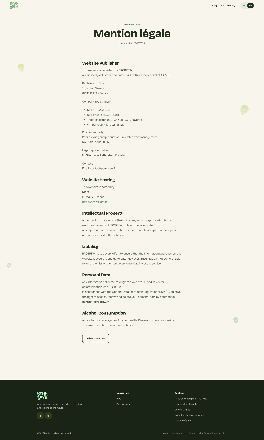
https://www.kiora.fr (94, 202)
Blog (214, 5)
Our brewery (228, 5)
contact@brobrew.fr (186, 404)
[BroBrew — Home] (14, 5)
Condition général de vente (189, 415)
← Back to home (95, 338)
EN (250, 5)
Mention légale (183, 420)
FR (244, 5)
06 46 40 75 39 (182, 409)
